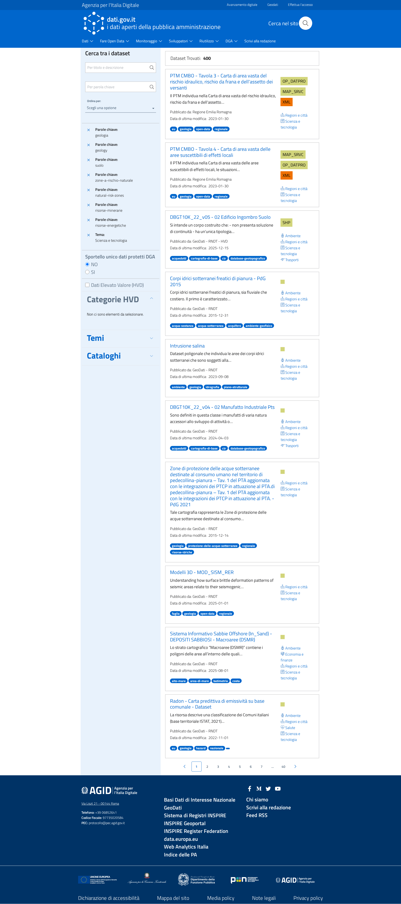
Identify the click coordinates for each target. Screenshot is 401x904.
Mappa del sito (173, 898)
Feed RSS (257, 815)
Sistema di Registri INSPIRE (195, 815)
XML (287, 102)
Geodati (272, 4)
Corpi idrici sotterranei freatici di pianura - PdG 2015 (218, 281)
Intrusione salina (187, 345)
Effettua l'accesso (300, 4)
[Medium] (259, 788)
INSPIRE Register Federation (196, 831)
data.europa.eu (181, 839)
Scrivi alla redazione (268, 807)
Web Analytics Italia (186, 847)
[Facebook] (249, 788)
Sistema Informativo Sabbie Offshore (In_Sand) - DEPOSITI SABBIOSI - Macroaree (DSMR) (221, 636)
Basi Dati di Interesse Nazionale (199, 800)
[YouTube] (277, 788)
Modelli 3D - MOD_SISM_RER (202, 572)
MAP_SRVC (293, 91)
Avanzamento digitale (242, 4)
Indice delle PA (180, 855)
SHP (286, 222)
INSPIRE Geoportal (185, 823)
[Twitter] (268, 788)
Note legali (264, 898)
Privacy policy (308, 898)
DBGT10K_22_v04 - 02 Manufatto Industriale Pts (222, 407)
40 (283, 766)
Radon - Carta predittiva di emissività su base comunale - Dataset (217, 704)
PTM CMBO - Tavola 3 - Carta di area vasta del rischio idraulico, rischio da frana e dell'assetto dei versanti (221, 81)
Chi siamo (257, 799)
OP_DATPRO (294, 81)
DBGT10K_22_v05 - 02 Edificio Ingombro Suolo (220, 217)
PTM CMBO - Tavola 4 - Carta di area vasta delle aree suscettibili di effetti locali (220, 152)
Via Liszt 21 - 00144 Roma (100, 803)
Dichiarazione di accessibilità (108, 898)
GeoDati (173, 808)
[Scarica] (282, 282)
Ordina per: (94, 101)
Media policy (220, 898)
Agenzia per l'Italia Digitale (110, 5)
